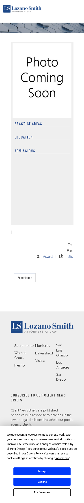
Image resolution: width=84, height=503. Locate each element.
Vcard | (49, 256)
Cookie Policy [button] (35, 453)
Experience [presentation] (25, 277)
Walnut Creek (20, 355)
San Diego (61, 377)
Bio (70, 256)
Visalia (40, 361)
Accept (42, 471)
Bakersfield (44, 353)
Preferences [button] (62, 458)
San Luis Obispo (62, 350)
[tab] (25, 277)
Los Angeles (62, 365)
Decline (42, 482)
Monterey (42, 346)
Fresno (19, 365)
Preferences (42, 492)
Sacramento (24, 346)
